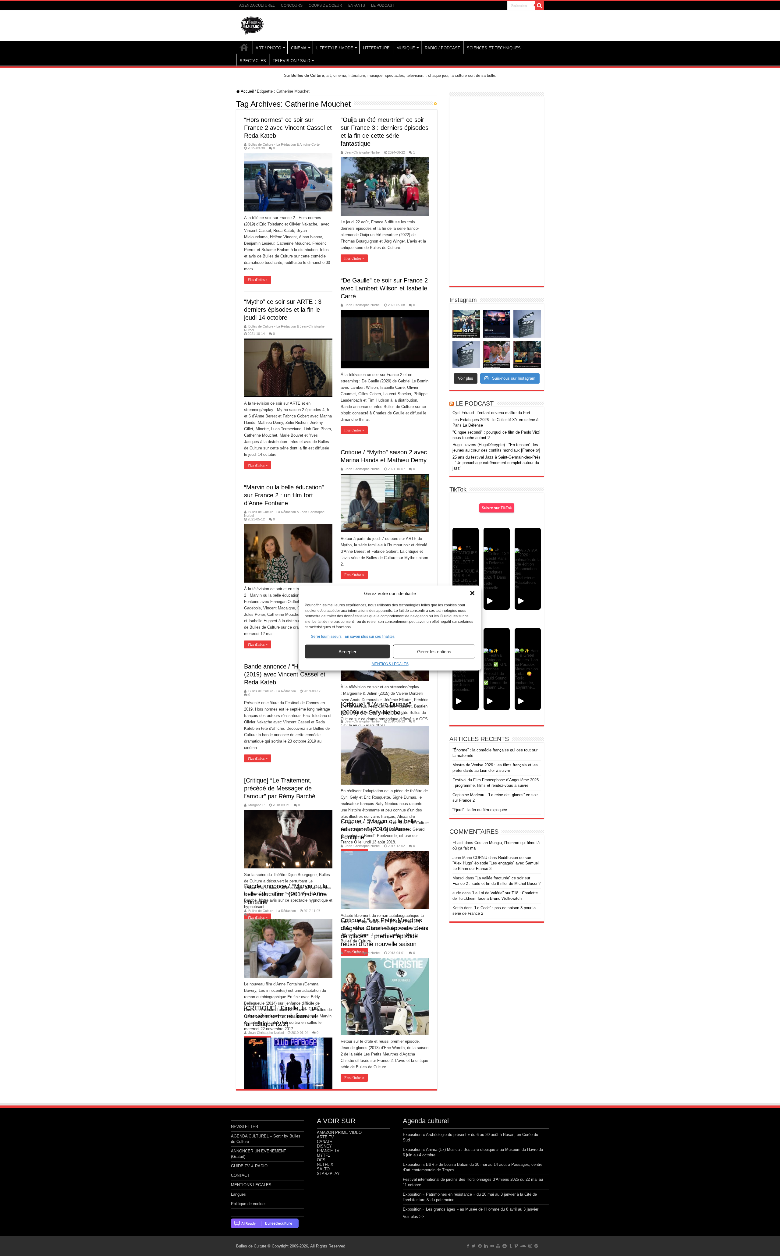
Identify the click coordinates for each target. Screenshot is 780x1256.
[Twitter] (473, 1246)
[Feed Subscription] (435, 103)
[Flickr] (492, 1246)
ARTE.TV (325, 1137)
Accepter (347, 651)
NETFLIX (325, 1164)
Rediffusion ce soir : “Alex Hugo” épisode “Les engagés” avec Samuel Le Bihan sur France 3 (495, 863)
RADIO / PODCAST (442, 48)
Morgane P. (256, 805)
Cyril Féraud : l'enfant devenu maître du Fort (491, 412)
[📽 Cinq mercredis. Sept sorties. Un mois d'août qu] (527, 354)
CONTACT (240, 1175)
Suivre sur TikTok (497, 508)
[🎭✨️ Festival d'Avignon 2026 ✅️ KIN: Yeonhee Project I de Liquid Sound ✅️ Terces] (497, 669)
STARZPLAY (328, 1173)
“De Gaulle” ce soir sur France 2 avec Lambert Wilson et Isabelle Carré (384, 288)
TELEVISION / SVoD (291, 61)
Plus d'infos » (258, 280)
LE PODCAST (382, 5)
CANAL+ (324, 1141)
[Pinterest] (479, 1246)
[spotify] (536, 1246)
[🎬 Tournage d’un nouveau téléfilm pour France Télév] (527, 324)
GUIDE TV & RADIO (249, 1166)
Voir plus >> (413, 1216)
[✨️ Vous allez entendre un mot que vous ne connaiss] (496, 354)
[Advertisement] (496, 191)
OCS (321, 1160)
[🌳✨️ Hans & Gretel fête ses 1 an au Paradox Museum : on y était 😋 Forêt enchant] (528, 669)
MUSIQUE (405, 48)
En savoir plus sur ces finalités (370, 636)
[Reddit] (504, 1246)
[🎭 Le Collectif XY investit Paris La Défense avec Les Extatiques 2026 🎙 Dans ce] (497, 569)
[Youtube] (498, 1246)
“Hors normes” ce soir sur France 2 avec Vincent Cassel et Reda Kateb (288, 127)
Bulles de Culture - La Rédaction (272, 144)
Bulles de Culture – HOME (244, 47)
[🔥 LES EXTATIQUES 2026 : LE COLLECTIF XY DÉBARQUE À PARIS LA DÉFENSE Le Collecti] (465, 569)
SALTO (323, 1169)
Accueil (247, 91)
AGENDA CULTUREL (257, 5)
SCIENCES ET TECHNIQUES (494, 48)
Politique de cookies (249, 1203)
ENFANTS (356, 5)
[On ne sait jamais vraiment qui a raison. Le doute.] (466, 324)
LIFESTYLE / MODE (334, 48)
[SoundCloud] (523, 1246)
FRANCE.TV (328, 1150)
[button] (472, 593)
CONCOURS (292, 5)
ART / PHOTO (268, 48)
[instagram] (530, 1246)
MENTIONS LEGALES (390, 664)
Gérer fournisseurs (326, 636)
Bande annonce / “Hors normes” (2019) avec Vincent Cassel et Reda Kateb (287, 674)
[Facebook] (468, 1246)
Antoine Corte (310, 144)
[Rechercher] (539, 5)
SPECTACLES (253, 61)
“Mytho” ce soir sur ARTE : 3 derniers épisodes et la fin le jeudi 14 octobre (282, 309)
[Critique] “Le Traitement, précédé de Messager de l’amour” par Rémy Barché (279, 788)
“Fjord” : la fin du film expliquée (479, 809)
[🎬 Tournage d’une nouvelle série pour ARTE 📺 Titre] (466, 354)
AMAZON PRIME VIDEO (339, 1132)
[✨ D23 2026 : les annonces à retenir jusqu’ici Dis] (496, 324)
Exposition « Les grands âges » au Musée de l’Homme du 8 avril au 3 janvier (470, 1209)
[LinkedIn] (486, 1246)
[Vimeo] (516, 1246)
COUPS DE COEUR (325, 5)
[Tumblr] (510, 1246)
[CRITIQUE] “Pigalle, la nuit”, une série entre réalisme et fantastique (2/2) (283, 1016)
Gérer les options (434, 651)
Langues (238, 1194)
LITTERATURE (376, 48)
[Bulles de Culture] (252, 24)
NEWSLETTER (244, 1126)
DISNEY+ (325, 1146)
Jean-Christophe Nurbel (362, 152)
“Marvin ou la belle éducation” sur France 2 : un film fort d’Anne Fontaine (284, 495)
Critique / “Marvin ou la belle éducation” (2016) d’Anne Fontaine (379, 829)
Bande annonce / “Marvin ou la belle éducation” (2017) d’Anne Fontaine (285, 894)
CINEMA (299, 48)
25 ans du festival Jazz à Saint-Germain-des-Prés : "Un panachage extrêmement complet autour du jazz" (496, 462)
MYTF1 (323, 1155)
